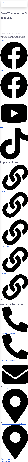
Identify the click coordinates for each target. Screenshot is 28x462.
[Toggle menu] (23, 4)
